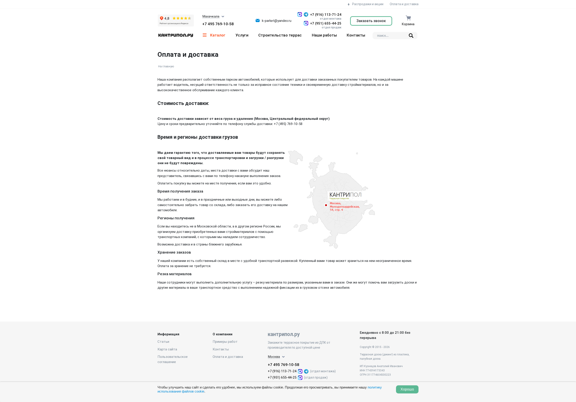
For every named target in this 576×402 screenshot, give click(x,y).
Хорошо (407, 389)
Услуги (242, 35)
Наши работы (324, 35)
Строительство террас (280, 35)
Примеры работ (225, 342)
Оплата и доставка (404, 4)
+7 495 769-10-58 (218, 24)
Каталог (217, 35)
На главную (166, 66)
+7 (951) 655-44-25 (325, 23)
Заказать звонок (371, 21)
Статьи (163, 342)
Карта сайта (167, 349)
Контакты (356, 35)
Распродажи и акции (367, 4)
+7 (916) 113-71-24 (325, 15)
